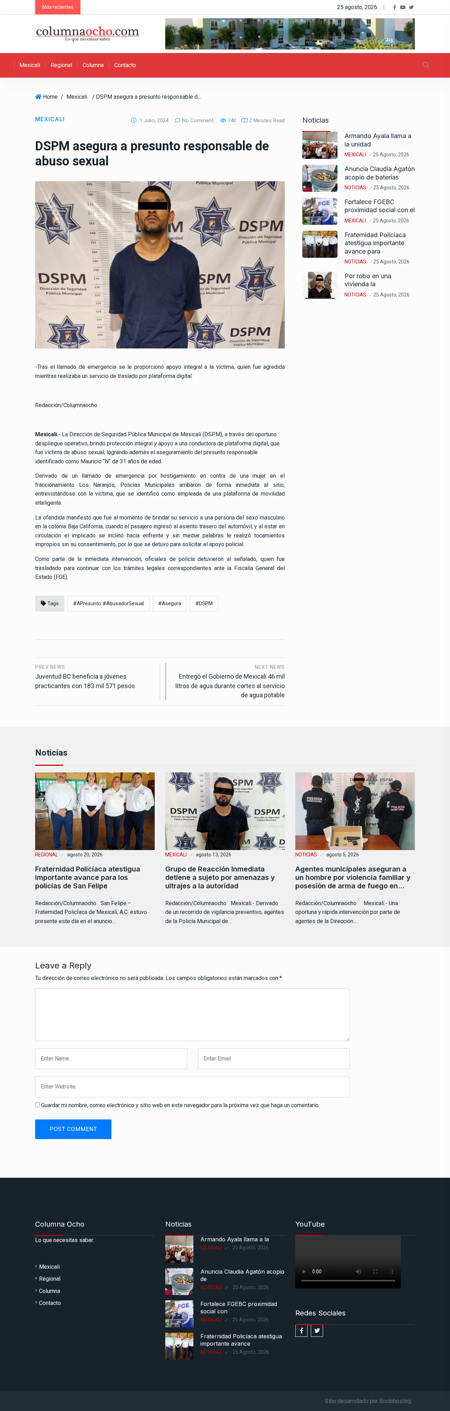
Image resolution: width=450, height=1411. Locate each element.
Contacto (125, 65)
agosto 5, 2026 (342, 854)
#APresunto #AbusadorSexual (108, 603)
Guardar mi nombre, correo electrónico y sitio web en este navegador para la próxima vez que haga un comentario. (180, 1105)
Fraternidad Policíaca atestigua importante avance (241, 1340)
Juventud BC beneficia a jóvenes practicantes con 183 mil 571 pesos (85, 676)
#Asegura (169, 603)
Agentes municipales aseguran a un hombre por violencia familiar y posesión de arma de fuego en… (353, 877)
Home (50, 96)
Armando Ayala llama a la (234, 1239)
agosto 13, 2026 (213, 854)
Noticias (355, 187)
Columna (93, 65)
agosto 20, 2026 (85, 854)
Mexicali (29, 65)
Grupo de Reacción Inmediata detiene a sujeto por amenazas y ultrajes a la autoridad (220, 877)
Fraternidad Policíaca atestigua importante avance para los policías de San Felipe (87, 877)
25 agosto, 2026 (391, 154)
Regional (61, 65)
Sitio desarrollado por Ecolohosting (368, 1401)
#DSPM (204, 603)
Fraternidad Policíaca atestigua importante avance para (375, 243)
